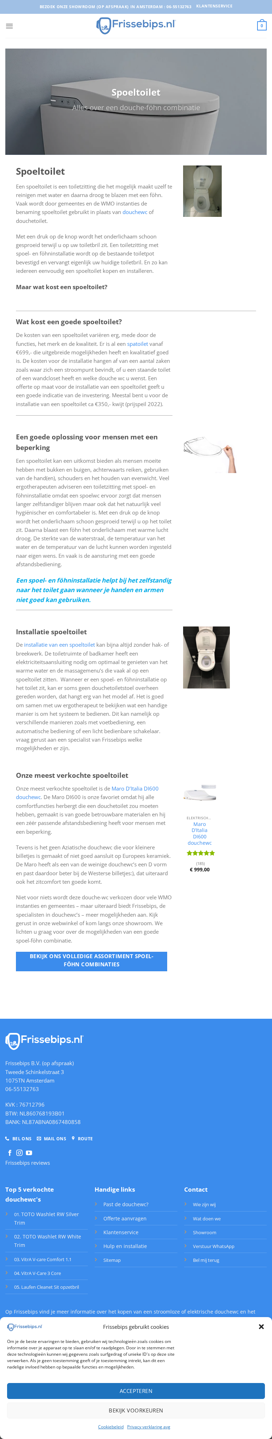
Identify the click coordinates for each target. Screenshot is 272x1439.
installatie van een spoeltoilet (59, 644)
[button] (261, 1326)
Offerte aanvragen (125, 1218)
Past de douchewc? (125, 1204)
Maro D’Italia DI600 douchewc (200, 833)
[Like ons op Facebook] (10, 1153)
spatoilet (138, 343)
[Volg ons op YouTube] (29, 1153)
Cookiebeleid (111, 1427)
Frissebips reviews (27, 1162)
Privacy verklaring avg (148, 1427)
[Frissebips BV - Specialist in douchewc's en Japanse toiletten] (136, 25)
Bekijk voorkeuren (136, 1410)
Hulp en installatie (125, 1246)
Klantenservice (120, 1232)
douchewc (135, 211)
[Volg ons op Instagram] (19, 1153)
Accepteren (136, 1390)
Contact (196, 1189)
